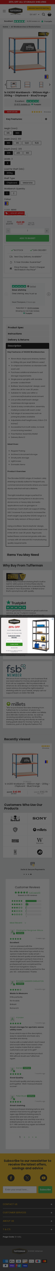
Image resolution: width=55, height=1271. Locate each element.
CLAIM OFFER (14, 644)
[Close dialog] (53, 619)
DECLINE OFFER (14, 647)
